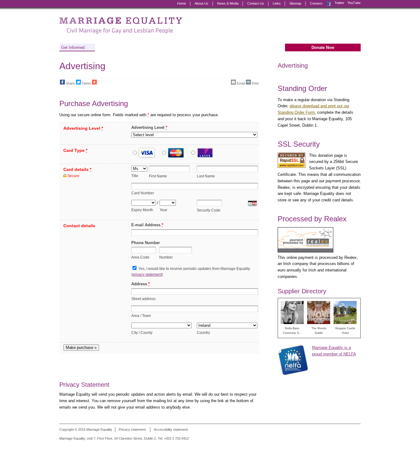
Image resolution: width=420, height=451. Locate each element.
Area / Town (141, 316)
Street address (143, 299)
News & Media (228, 3)
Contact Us (255, 3)
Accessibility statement (171, 429)
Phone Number (145, 242)
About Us (201, 3)
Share (70, 83)
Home (181, 3)
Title (134, 176)
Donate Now (322, 47)
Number (166, 257)
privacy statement (147, 274)
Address (140, 284)
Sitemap (295, 3)
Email (241, 83)
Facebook (329, 3)
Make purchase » (81, 347)
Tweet (86, 83)
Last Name (206, 176)
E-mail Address (147, 225)
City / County (142, 332)
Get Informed (73, 47)
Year (163, 210)
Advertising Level (149, 127)
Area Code (140, 257)
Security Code (208, 210)
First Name (158, 176)
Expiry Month (142, 210)
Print (255, 83)
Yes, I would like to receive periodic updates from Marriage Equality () (190, 271)
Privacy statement (132, 429)
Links (277, 3)
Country (203, 332)
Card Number (142, 193)
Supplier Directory (302, 291)
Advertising (293, 65)
